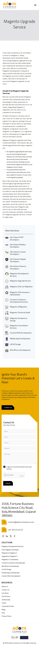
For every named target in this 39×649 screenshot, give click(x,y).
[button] (35, 5)
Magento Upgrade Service (20, 281)
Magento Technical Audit (20, 312)
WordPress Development (20, 350)
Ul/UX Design (15, 344)
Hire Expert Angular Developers (18, 260)
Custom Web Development (21, 333)
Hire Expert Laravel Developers (18, 253)
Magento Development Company (15, 71)
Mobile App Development (20, 338)
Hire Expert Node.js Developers (18, 245)
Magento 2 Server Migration (21, 286)
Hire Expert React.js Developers (18, 267)
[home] (10, 5)
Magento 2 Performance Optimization (20, 293)
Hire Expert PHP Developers (16, 238)
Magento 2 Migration (18, 307)
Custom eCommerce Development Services (19, 300)
